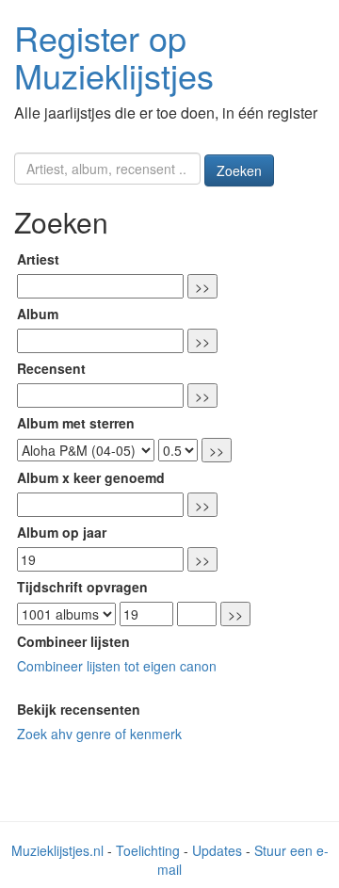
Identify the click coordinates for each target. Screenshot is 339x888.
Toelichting (148, 850)
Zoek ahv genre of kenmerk (99, 733)
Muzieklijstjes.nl (57, 850)
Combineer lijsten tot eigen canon (117, 665)
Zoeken (239, 170)
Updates (217, 850)
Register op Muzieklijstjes (114, 56)
